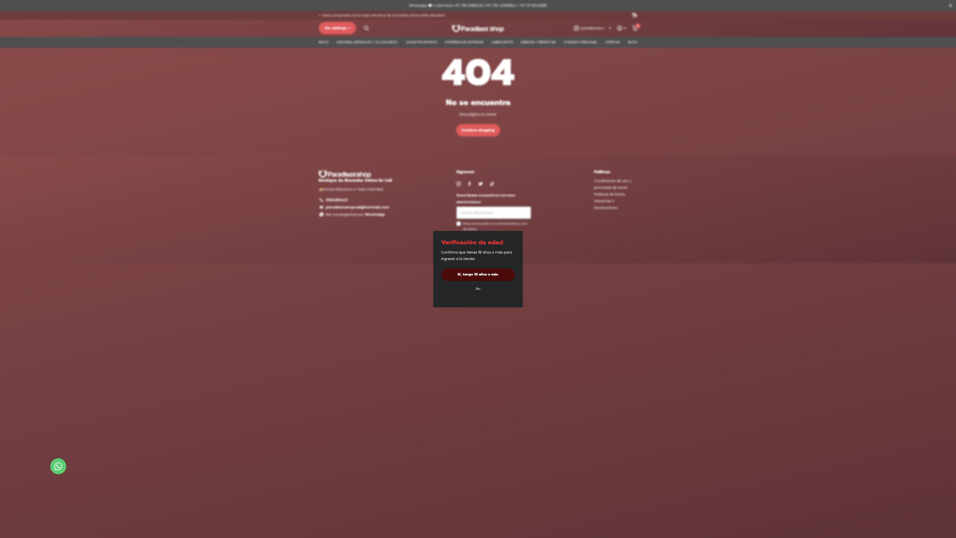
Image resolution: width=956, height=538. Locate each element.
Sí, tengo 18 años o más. (478, 274)
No (478, 289)
